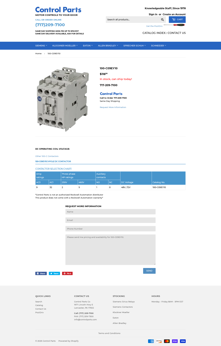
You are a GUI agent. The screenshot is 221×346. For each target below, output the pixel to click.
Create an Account (174, 14)
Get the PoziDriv (154, 26)
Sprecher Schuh (133, 45)
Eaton (87, 45)
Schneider (157, 45)
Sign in (153, 14)
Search (38, 301)
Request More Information (113, 107)
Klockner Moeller (64, 45)
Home (38, 53)
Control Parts (49, 341)
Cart (179, 19)
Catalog (39, 305)
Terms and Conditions (109, 333)
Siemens (40, 45)
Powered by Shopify (68, 341)
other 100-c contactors (46, 156)
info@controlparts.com (85, 319)
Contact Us (40, 309)
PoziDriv (39, 312)
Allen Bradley (107, 45)
